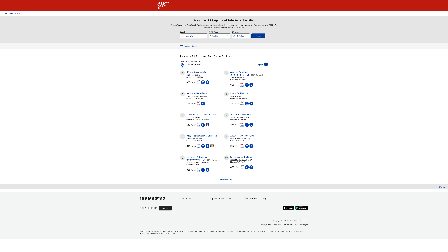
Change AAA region (301, 225)
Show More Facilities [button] (224, 179)
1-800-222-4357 (183, 198)
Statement (288, 225)
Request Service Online (220, 198)
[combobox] (194, 35)
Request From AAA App (255, 198)
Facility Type (213, 31)
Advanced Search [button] (190, 46)
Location (183, 31)
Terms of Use (277, 225)
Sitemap (442, 187)
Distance (235, 31)
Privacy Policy (266, 225)
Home (5, 13)
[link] (202, 78)
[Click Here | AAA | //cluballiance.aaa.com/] (163, 7)
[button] (266, 64)
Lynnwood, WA (14, 13)
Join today (165, 208)
